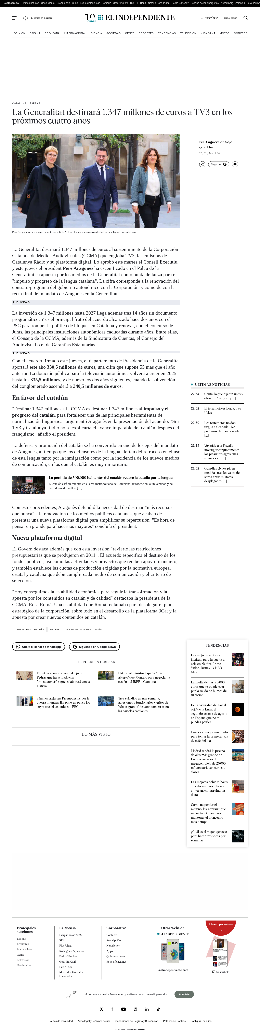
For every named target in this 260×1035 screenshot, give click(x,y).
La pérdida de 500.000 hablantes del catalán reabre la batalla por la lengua (111, 477)
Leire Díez (65, 967)
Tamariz (106, 2)
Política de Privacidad (61, 1020)
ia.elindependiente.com (173, 970)
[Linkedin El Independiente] (147, 1009)
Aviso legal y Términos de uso (94, 1020)
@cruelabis (206, 147)
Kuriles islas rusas (90, 2)
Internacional (75, 33)
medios (55, 629)
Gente (129, 33)
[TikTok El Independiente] (158, 1010)
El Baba (141, 2)
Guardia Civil (67, 961)
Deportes (146, 33)
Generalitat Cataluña (29, 629)
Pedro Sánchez (180, 2)
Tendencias (167, 33)
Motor (225, 33)
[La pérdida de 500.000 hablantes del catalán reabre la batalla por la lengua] (28, 485)
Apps (109, 950)
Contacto (111, 935)
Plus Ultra (65, 945)
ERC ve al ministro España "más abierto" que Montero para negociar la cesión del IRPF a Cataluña (144, 677)
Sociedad (113, 33)
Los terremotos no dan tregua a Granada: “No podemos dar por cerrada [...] (221, 429)
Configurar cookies (201, 1020)
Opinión (19, 33)
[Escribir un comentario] (235, 164)
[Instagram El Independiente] (135, 1009)
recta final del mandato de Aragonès (48, 293)
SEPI (62, 940)
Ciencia (96, 33)
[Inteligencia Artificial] (172, 962)
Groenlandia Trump (67, 2)
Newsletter (113, 945)
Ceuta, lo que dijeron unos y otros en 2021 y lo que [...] (223, 396)
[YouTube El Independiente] (123, 1009)
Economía (52, 33)
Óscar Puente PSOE (124, 2)
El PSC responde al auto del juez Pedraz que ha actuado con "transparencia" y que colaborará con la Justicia (63, 679)
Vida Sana (208, 33)
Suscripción (113, 940)
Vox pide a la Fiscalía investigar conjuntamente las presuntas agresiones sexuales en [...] (221, 452)
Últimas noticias (30, 2)
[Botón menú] (14, 18)
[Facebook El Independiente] (112, 1009)
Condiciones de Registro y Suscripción (136, 1020)
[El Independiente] (130, 18)
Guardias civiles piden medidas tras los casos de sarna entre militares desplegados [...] (222, 474)
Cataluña (19, 103)
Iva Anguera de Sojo (215, 142)
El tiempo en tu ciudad (41, 17)
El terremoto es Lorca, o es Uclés (222, 410)
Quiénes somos (115, 956)
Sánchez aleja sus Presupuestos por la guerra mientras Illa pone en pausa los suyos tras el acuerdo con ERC (63, 702)
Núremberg (227, 2)
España (35, 33)
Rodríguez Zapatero (71, 950)
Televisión (188, 33)
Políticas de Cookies (174, 1020)
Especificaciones (116, 961)
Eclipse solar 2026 (70, 935)
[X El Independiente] (101, 1009)
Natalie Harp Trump (159, 2)
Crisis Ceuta (48, 2)
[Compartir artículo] (202, 164)
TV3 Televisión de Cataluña (84, 629)
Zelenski (240, 2)
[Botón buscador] (246, 18)
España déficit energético (205, 2)
